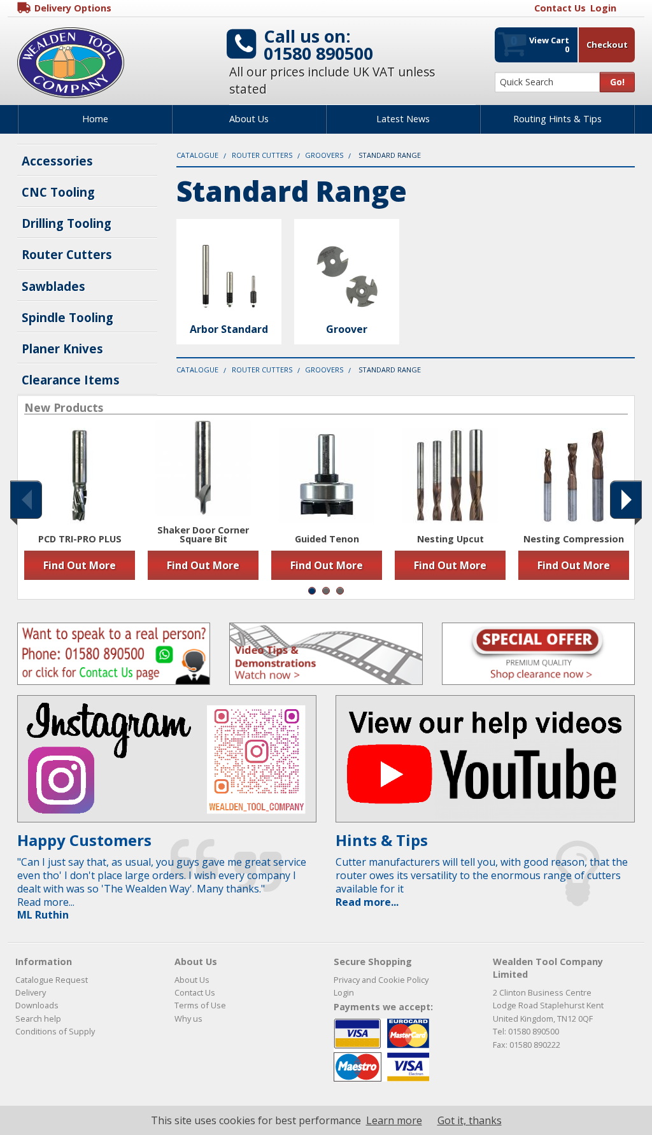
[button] (26, 500)
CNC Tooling (58, 192)
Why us (188, 1018)
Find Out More (79, 565)
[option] (79, 503)
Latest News (403, 119)
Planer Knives (62, 348)
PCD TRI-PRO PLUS (80, 539)
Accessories (57, 161)
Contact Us (194, 992)
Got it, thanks (469, 1120)
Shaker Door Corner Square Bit (203, 535)
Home (95, 119)
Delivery (30, 992)
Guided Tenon (327, 539)
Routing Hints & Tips (557, 119)
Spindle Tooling (67, 317)
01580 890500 (318, 53)
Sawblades (53, 286)
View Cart (539, 43)
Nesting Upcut (450, 539)
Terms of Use (200, 1005)
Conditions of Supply (55, 1031)
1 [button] (312, 591)
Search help (38, 1018)
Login (344, 992)
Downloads (37, 1005)
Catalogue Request (51, 979)
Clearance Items (71, 380)
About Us (249, 119)
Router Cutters (67, 254)
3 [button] (340, 591)
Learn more (394, 1120)
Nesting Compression (573, 539)
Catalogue (197, 155)
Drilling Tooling (66, 223)
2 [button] (326, 591)
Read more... (367, 902)
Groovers (324, 155)
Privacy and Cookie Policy (381, 979)
